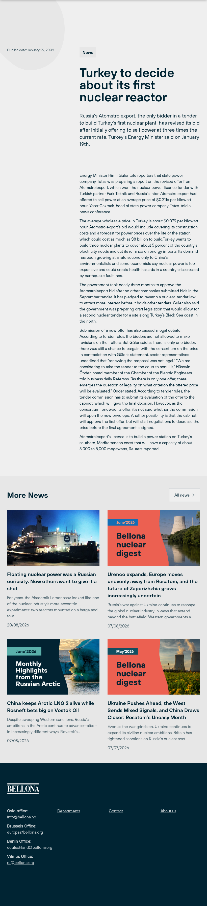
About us (168, 811)
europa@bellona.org (25, 832)
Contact (116, 811)
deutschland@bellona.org (29, 847)
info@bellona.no (21, 817)
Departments (68, 811)
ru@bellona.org (20, 862)
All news (182, 495)
